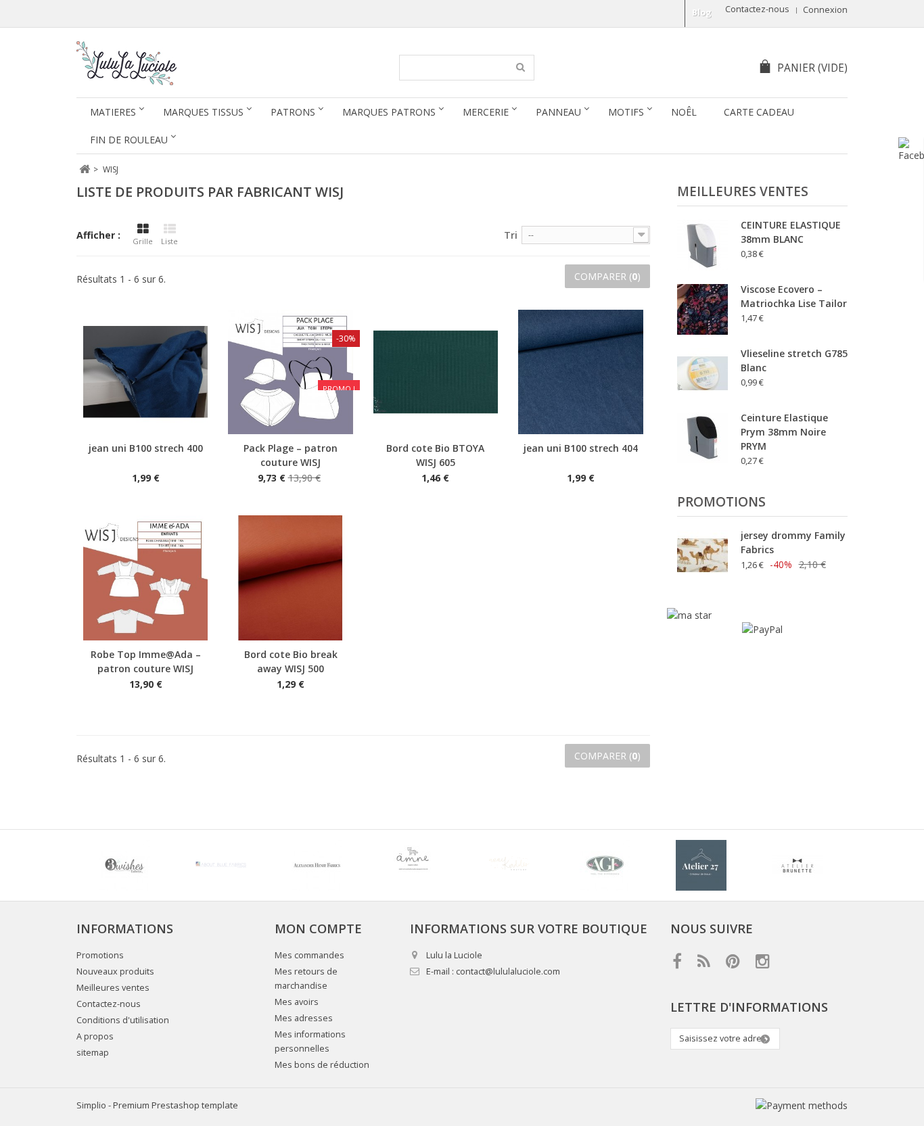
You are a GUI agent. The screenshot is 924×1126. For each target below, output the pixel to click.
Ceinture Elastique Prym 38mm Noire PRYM (784, 431)
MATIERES (113, 111)
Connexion (825, 10)
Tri (510, 235)
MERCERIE (486, 111)
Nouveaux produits (115, 971)
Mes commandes (309, 955)
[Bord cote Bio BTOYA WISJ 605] (435, 372)
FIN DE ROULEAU (129, 139)
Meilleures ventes (742, 191)
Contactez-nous (757, 9)
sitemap (92, 1052)
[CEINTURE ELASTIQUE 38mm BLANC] (702, 245)
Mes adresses (304, 1018)
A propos (95, 1036)
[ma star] (689, 615)
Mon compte (318, 928)
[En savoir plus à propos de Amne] (412, 865)
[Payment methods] (802, 1105)
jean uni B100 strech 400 (146, 448)
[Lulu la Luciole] (203, 63)
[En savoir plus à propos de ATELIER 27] (700, 865)
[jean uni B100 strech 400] (145, 372)
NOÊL (684, 111)
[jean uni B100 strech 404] (580, 372)
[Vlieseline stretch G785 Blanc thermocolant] (702, 373)
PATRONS (293, 111)
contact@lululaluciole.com (508, 971)
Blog (702, 12)
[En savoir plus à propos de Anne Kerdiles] (508, 865)
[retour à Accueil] (84, 169)
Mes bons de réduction (322, 1065)
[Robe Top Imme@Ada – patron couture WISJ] (145, 577)
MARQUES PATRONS (389, 111)
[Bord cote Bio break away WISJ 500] (290, 577)
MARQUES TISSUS (203, 111)
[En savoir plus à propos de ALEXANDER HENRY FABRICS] (316, 865)
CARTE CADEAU (759, 111)
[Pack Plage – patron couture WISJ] (290, 372)
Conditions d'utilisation (122, 1020)
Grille (143, 241)
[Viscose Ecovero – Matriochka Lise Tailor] (702, 309)
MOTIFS (626, 111)
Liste (169, 241)
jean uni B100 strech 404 (581, 448)
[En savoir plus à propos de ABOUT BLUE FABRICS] (220, 865)
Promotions (721, 502)
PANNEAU (558, 111)
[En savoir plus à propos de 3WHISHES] (124, 865)
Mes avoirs (297, 1002)
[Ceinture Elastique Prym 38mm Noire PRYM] (702, 438)
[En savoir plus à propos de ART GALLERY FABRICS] (604, 865)
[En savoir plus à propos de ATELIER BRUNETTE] (796, 865)
